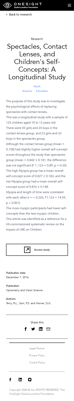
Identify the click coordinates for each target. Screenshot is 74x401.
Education (42, 91)
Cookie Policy (37, 362)
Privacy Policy (37, 355)
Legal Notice (36, 348)
